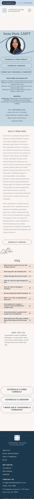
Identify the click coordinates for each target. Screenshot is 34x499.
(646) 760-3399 (9, 486)
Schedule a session (17, 400)
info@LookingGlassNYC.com (14, 483)
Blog (5, 460)
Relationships (5, 98)
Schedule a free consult (17, 391)
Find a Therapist (10, 457)
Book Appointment (11, 453)
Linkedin (6, 474)
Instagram (7, 471)
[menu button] (29, 10)
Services (6, 450)
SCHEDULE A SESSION (16, 65)
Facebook (7, 468)
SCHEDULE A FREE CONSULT (16, 59)
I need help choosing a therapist (17, 409)
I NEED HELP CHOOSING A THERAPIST (16, 72)
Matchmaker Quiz (9, 3)
